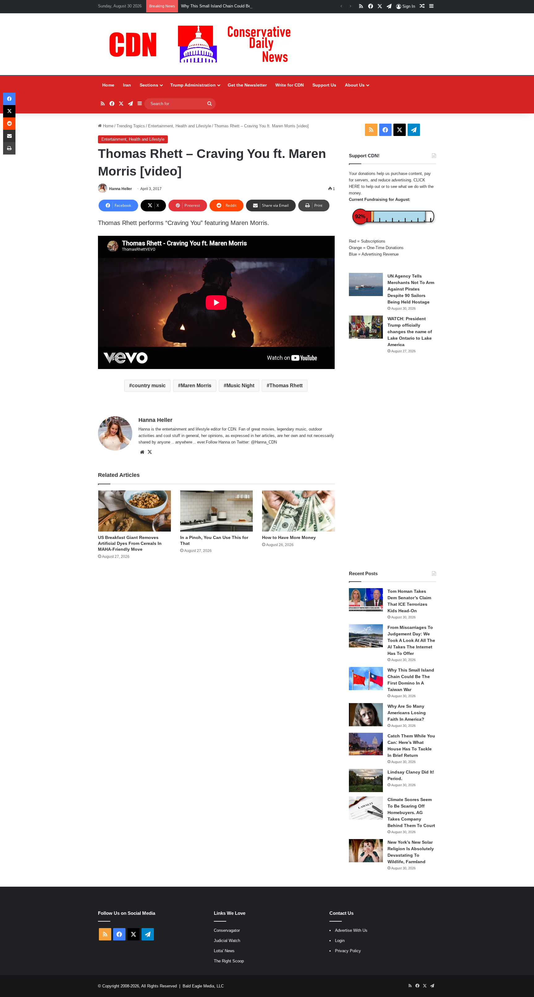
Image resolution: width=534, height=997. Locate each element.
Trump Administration (193, 85)
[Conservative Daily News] (203, 44)
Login (340, 940)
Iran (127, 85)
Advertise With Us (351, 930)
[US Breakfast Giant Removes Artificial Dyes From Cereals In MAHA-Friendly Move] (134, 511)
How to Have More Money (289, 537)
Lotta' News (224, 950)
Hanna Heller (120, 189)
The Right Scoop (229, 961)
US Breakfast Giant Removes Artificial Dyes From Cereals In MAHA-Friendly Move (130, 543)
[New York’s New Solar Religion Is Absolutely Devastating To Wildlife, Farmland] (366, 850)
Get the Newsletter (247, 85)
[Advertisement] (392, 462)
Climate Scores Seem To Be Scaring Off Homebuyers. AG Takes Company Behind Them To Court (411, 812)
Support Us (324, 85)
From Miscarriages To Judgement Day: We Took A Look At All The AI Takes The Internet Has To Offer (411, 640)
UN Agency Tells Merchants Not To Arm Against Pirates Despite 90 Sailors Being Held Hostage (411, 289)
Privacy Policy (348, 950)
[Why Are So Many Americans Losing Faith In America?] (366, 714)
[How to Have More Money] (298, 511)
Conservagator (227, 930)
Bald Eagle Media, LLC (203, 986)
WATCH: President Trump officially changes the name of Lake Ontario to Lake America (410, 331)
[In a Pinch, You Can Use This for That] (216, 511)
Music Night (240, 385)
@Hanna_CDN (264, 442)
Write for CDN (289, 85)
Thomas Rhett (286, 385)
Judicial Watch (227, 940)
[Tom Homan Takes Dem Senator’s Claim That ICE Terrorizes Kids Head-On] (366, 599)
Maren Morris (196, 385)
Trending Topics (131, 126)
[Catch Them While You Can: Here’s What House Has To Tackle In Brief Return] (366, 744)
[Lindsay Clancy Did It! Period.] (366, 780)
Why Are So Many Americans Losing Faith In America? (407, 713)
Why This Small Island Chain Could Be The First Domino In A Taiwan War (247, 6)
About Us (355, 85)
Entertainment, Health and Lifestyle (179, 126)
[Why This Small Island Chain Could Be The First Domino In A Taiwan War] (366, 678)
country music (149, 385)
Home (108, 85)
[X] (149, 452)
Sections (149, 85)
